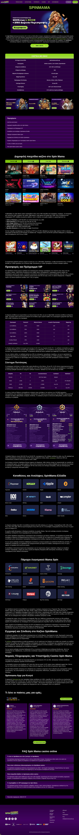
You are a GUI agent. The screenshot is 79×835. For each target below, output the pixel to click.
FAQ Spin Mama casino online (14, 146)
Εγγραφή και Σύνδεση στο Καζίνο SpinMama (18, 137)
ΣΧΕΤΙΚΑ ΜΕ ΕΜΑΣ (12, 122)
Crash (47, 161)
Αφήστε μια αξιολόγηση (66, 698)
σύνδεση (8, 641)
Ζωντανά (30, 161)
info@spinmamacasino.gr (68, 818)
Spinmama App (16, 679)
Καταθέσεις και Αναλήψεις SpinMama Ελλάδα (18, 131)
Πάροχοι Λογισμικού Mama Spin (15, 134)
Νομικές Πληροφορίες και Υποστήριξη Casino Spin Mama (21, 140)
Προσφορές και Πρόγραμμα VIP (15, 128)
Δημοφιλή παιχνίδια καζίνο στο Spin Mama (17, 125)
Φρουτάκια (64, 161)
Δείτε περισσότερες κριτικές (39, 742)
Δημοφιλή (12, 161)
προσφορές (53, 458)
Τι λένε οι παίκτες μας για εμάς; (14, 143)
